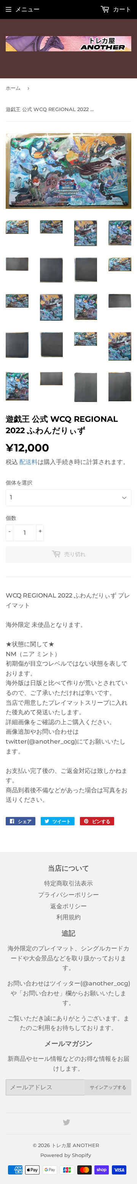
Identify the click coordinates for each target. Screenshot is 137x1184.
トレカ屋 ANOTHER (75, 1145)
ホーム (13, 88)
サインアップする (108, 1087)
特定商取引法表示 (68, 883)
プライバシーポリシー (68, 894)
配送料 (28, 462)
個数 (11, 518)
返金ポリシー (68, 906)
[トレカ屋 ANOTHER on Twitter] (66, 1123)
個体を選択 (19, 482)
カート (121, 9)
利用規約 (68, 917)
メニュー (27, 9)
